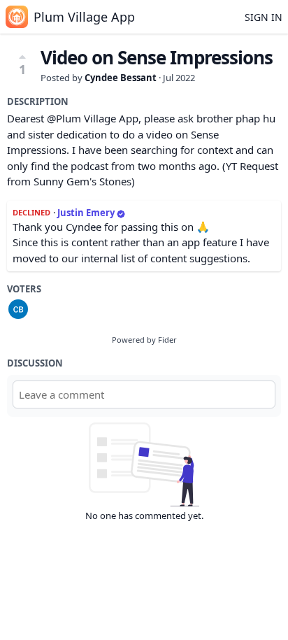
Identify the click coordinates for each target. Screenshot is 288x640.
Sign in (263, 17)
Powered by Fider (144, 339)
